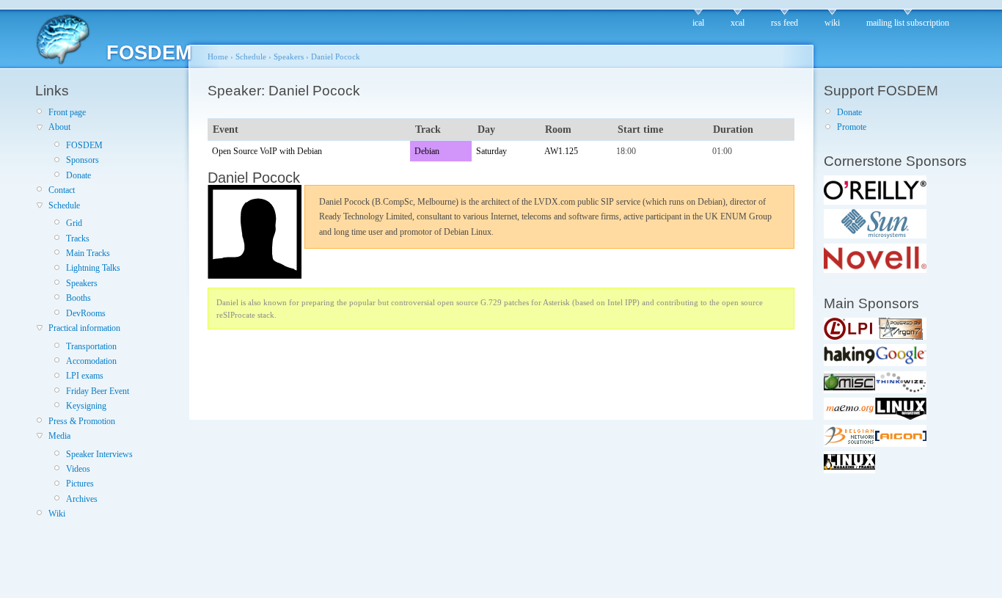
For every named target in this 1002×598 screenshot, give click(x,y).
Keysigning (86, 406)
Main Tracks (88, 253)
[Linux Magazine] (900, 417)
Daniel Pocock (335, 56)
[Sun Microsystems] (875, 235)
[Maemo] (849, 417)
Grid (74, 223)
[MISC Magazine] (849, 390)
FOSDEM (84, 145)
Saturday (491, 151)
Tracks (77, 238)
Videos (78, 469)
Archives (82, 499)
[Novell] (875, 270)
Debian (426, 151)
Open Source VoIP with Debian (267, 151)
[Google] (900, 363)
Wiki (56, 513)
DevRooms (86, 313)
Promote (851, 127)
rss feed (784, 23)
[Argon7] (900, 337)
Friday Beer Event (97, 391)
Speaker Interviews (99, 454)
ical (698, 23)
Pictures (80, 483)
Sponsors (82, 160)
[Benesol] (849, 444)
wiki (832, 23)
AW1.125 (561, 151)
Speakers (82, 283)
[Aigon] (900, 444)
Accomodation (91, 361)
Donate (78, 175)
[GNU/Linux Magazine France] (849, 470)
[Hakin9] (849, 363)
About (59, 127)
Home (218, 56)
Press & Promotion (81, 421)
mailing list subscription (907, 23)
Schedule (64, 205)
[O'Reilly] (875, 202)
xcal (738, 23)
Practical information (84, 328)
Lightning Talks (93, 268)
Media (59, 436)
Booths (78, 298)
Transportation (91, 346)
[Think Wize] (900, 390)
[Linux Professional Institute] (849, 337)
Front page (67, 112)
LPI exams (84, 376)
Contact (61, 190)
